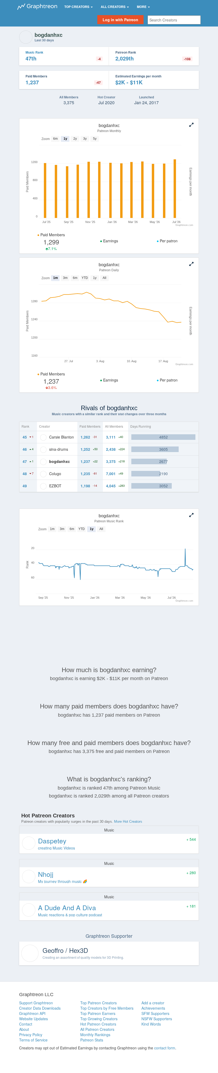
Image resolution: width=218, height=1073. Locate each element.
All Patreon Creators (97, 1029)
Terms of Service (33, 1040)
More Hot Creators (128, 822)
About (24, 1029)
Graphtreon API (32, 1013)
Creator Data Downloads (40, 1008)
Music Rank (34, 52)
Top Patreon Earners (97, 1013)
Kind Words (151, 1024)
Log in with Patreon (120, 19)
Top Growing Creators (99, 1018)
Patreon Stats (91, 1040)
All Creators (113, 6)
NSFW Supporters (156, 1018)
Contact (25, 1024)
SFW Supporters (155, 1013)
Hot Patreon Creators (98, 1024)
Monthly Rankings (95, 1034)
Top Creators (77, 6)
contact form (164, 1047)
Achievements (153, 1008)
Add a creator (152, 1002)
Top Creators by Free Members (106, 1008)
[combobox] (174, 19)
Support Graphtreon (36, 1002)
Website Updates (33, 1018)
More (142, 6)
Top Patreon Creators (98, 1002)
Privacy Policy (30, 1034)
